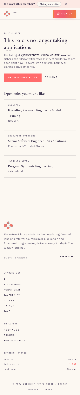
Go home (51, 77)
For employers (14, 340)
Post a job (11, 330)
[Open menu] (14, 13)
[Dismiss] (65, 4)
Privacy (33, 389)
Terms (48, 389)
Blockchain (12, 284)
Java (7, 311)
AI (5, 279)
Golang (9, 300)
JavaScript (12, 295)
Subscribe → (67, 258)
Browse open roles (22, 77)
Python (9, 305)
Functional (12, 289)
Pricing (9, 335)
